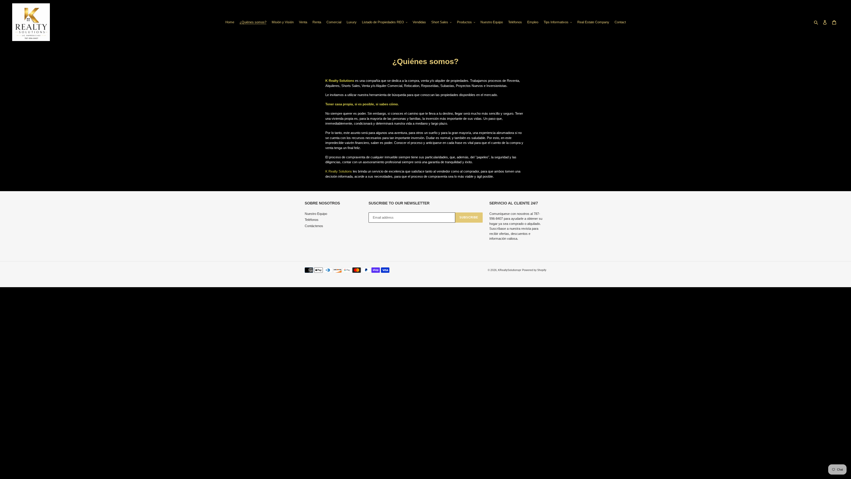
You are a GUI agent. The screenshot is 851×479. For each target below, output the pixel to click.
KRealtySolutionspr (509, 270)
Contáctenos (314, 226)
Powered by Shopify (534, 270)
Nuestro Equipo (316, 214)
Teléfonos (311, 220)
